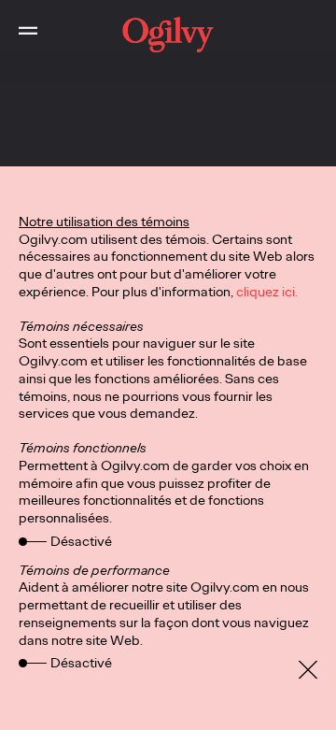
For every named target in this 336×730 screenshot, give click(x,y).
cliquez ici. (267, 291)
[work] (167, 34)
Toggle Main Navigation (28, 34)
